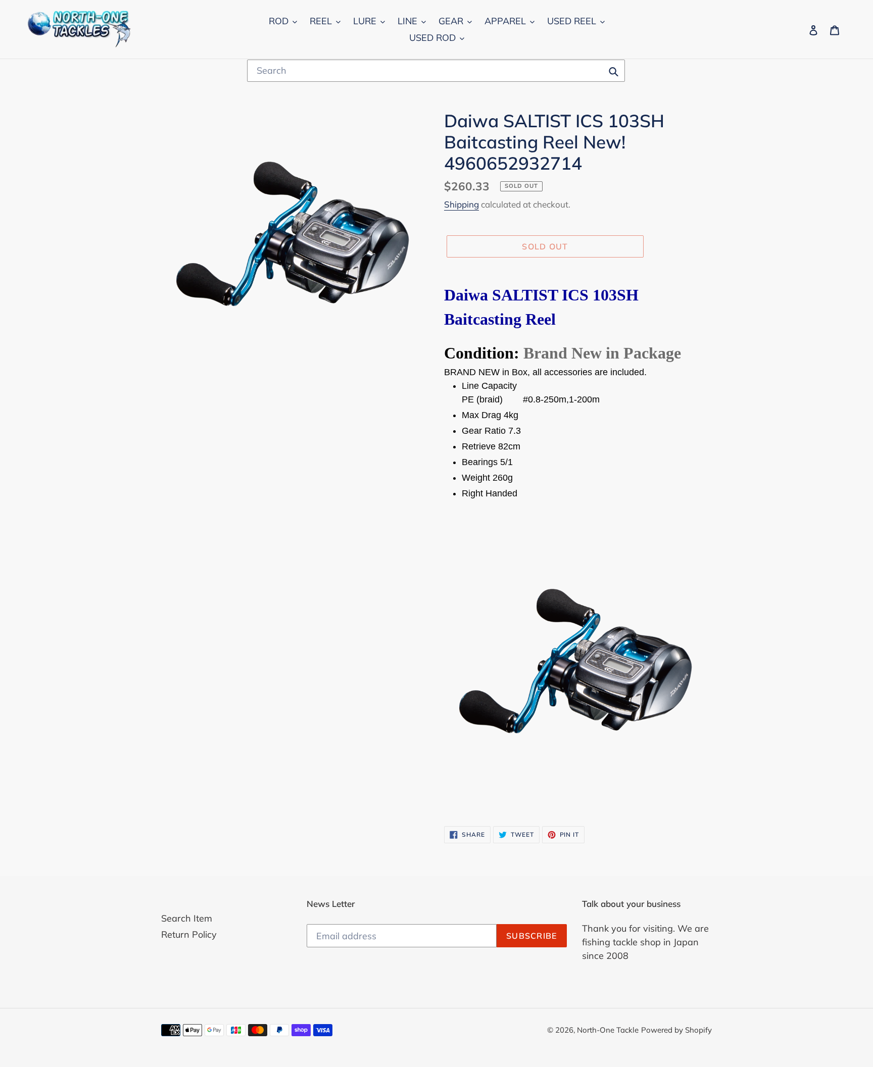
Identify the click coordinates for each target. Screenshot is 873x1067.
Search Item (186, 918)
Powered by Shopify (676, 1030)
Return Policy (189, 934)
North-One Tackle (608, 1030)
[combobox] (436, 71)
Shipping (461, 204)
